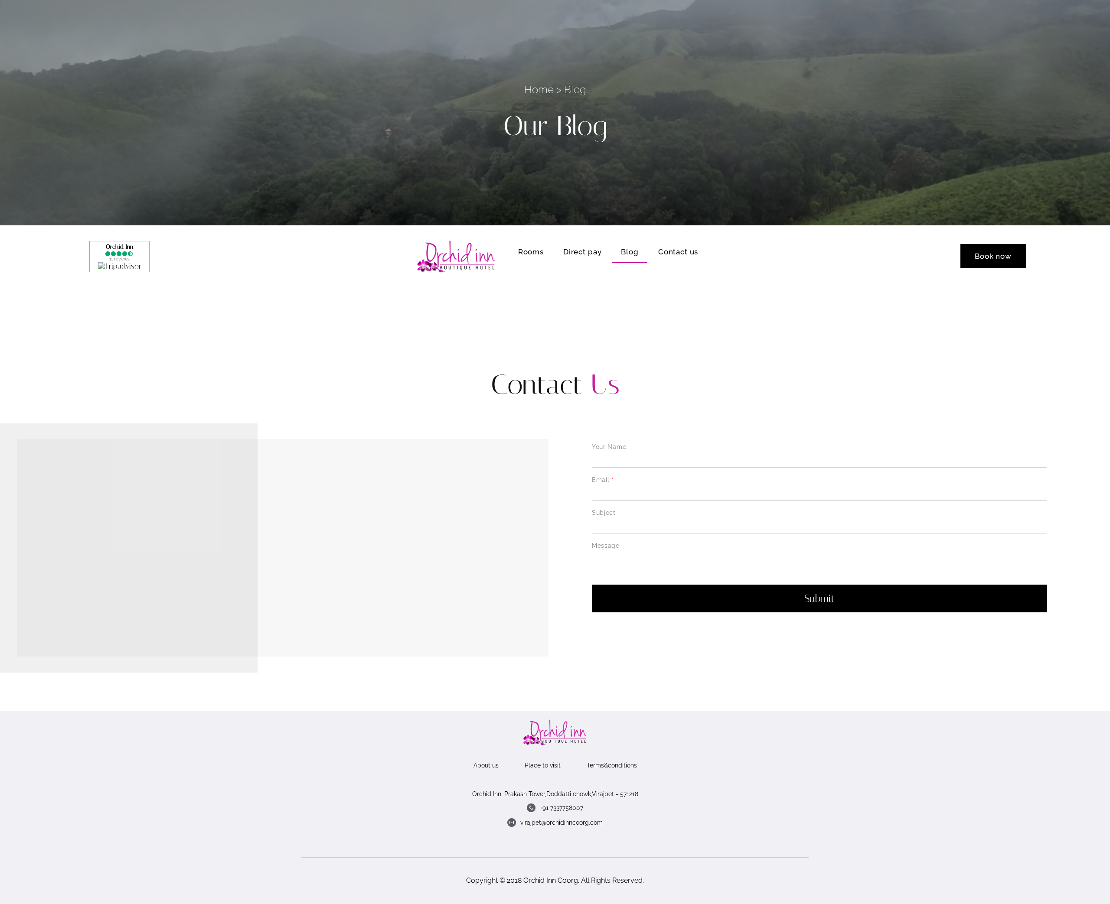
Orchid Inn (119, 246)
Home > (543, 89)
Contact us (678, 251)
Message (606, 545)
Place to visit (543, 765)
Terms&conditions (612, 765)
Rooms (531, 251)
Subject (604, 512)
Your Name (609, 446)
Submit (819, 598)
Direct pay (582, 251)
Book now (993, 256)
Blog (629, 251)
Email (603, 479)
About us (486, 765)
